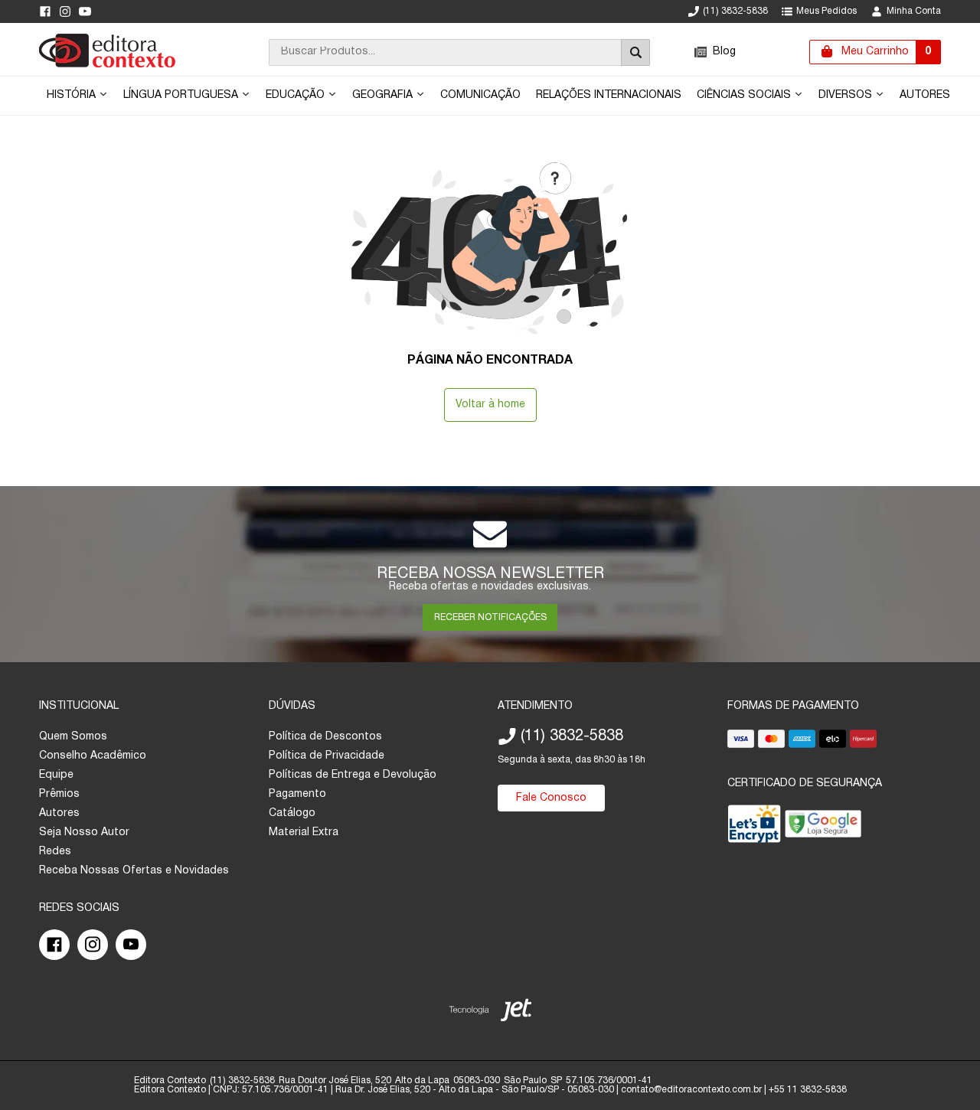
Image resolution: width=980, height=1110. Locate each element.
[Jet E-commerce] (490, 1013)
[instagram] (65, 11)
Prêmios (59, 794)
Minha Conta (914, 11)
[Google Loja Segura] (823, 827)
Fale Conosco (551, 798)
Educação (297, 95)
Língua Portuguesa (182, 95)
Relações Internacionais (608, 95)
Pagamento (297, 794)
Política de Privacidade (326, 756)
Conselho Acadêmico (92, 756)
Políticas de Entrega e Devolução (352, 775)
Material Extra (303, 832)
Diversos (846, 95)
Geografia (384, 95)
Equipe (56, 775)
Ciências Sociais (745, 95)
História (73, 95)
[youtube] (85, 11)
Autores (925, 95)
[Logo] (107, 65)
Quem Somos (73, 737)
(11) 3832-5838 (735, 11)
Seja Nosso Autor (84, 832)
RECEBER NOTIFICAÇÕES (490, 617)
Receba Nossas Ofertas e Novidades (134, 871)
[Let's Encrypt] (754, 827)
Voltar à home (490, 405)
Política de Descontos (325, 737)
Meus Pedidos (826, 11)
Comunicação (480, 95)
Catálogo (292, 813)
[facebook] (45, 11)
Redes (55, 852)
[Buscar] (635, 52)
